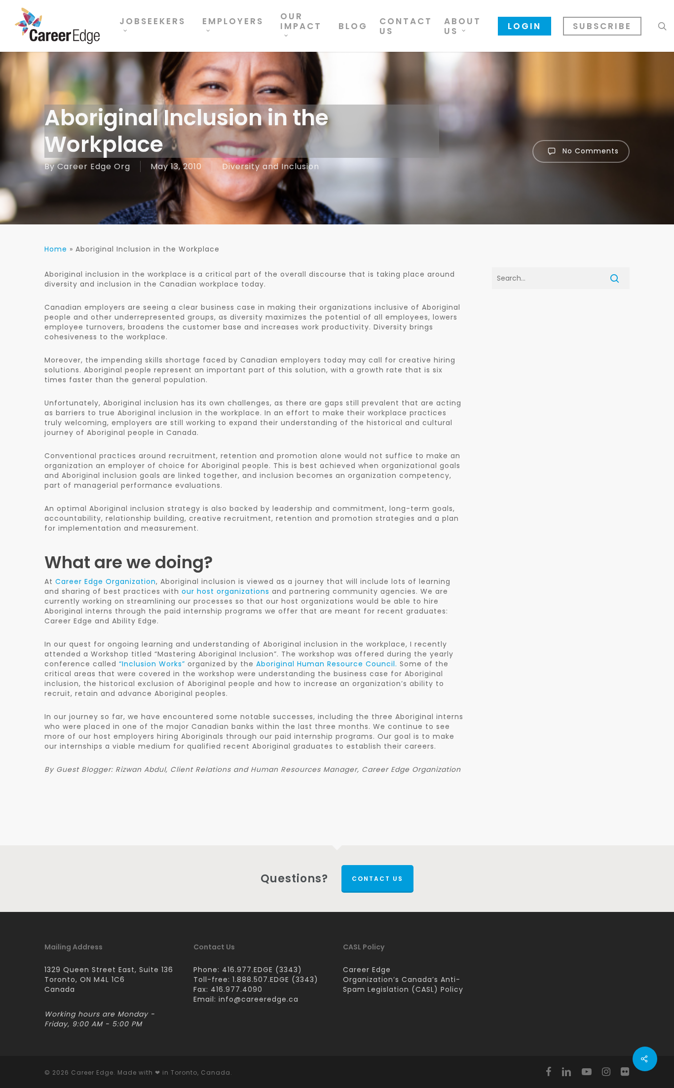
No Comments (589, 151)
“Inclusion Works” (152, 664)
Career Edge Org (93, 166)
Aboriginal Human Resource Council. (326, 664)
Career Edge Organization (105, 581)
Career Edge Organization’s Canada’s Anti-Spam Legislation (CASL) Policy (403, 979)
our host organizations (225, 591)
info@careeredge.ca (259, 999)
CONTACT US (377, 878)
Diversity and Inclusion (270, 166)
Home (55, 249)
